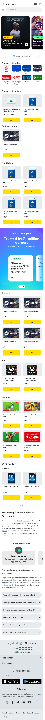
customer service (8, 585)
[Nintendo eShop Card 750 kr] (11, 437)
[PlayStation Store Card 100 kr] (11, 172)
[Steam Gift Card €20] (11, 136)
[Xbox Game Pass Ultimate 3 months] (32, 370)
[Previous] (20, 286)
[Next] (23, 286)
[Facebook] (13, 702)
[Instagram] (8, 702)
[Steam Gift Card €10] (11, 303)
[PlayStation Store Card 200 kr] (32, 101)
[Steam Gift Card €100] (32, 333)
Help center (7, 657)
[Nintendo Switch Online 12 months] (32, 437)
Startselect (7, 663)
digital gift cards (23, 521)
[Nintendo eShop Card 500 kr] (32, 406)
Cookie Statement (33, 713)
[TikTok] (19, 702)
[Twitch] (30, 702)
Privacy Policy (20, 713)
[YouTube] (24, 702)
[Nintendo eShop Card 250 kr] (11, 406)
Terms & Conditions (8, 713)
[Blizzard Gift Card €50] (32, 478)
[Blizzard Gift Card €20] (11, 478)
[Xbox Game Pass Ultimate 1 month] (11, 370)
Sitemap (4, 717)
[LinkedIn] (36, 702)
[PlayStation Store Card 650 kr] (32, 203)
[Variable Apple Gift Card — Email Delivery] (11, 101)
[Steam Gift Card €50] (11, 333)
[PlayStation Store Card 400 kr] (11, 203)
